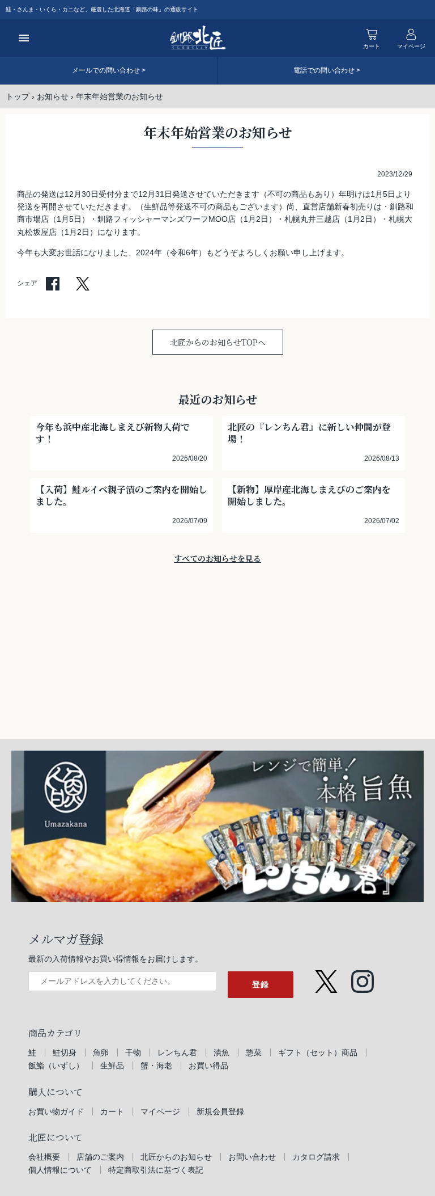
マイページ (160, 1111)
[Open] (23, 38)
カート (112, 1111)
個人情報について (60, 1169)
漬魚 (221, 1052)
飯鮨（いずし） (56, 1065)
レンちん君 (177, 1052)
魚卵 (101, 1052)
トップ (17, 96)
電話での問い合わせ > (326, 70)
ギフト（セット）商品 (317, 1052)
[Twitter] (326, 976)
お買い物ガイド (56, 1111)
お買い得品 (208, 1065)
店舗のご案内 (100, 1156)
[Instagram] (362, 976)
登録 (260, 984)
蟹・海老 (156, 1065)
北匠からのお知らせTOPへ (218, 342)
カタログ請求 (316, 1156)
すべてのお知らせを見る (217, 558)
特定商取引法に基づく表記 (155, 1169)
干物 (133, 1052)
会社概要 (44, 1156)
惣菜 (254, 1052)
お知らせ (53, 96)
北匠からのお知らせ (176, 1156)
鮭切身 (64, 1052)
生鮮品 (112, 1065)
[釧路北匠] (198, 38)
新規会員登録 (220, 1111)
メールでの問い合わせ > (109, 70)
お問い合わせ (252, 1156)
